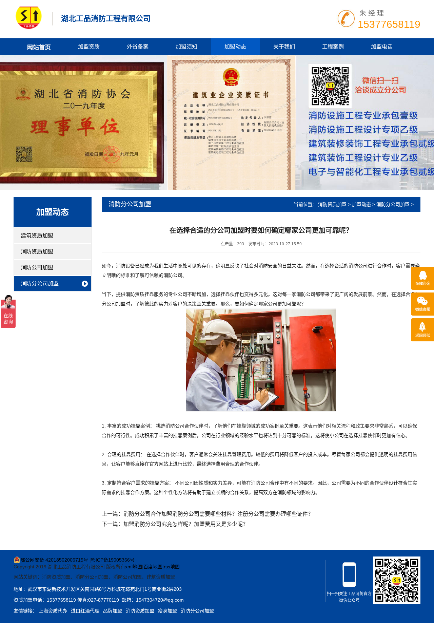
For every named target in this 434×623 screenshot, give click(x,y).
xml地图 (133, 566)
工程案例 (333, 47)
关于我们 (284, 47)
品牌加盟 (112, 610)
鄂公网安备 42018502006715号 (54, 560)
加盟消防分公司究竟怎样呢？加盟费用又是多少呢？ (185, 524)
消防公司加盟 (37, 267)
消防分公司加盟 (40, 283)
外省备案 (138, 47)
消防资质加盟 (37, 251)
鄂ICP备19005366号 (113, 560)
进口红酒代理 (85, 610)
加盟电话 (382, 47)
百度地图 (152, 566)
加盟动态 (235, 47)
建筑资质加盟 (37, 236)
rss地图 (172, 566)
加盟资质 (89, 47)
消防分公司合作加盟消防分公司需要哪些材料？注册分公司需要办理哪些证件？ (218, 514)
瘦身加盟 (167, 610)
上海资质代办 (53, 610)
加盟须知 (186, 47)
